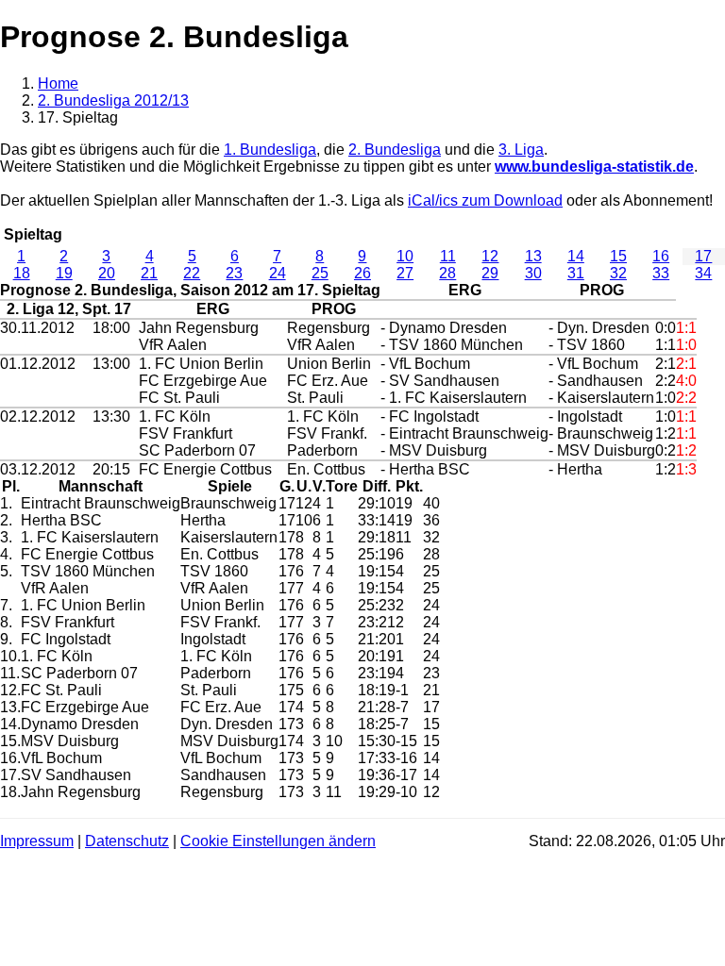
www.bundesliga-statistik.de (594, 166)
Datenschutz (127, 841)
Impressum (37, 841)
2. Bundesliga (394, 150)
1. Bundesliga (270, 150)
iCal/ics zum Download (485, 200)
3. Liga (521, 150)
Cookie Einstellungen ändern (278, 841)
